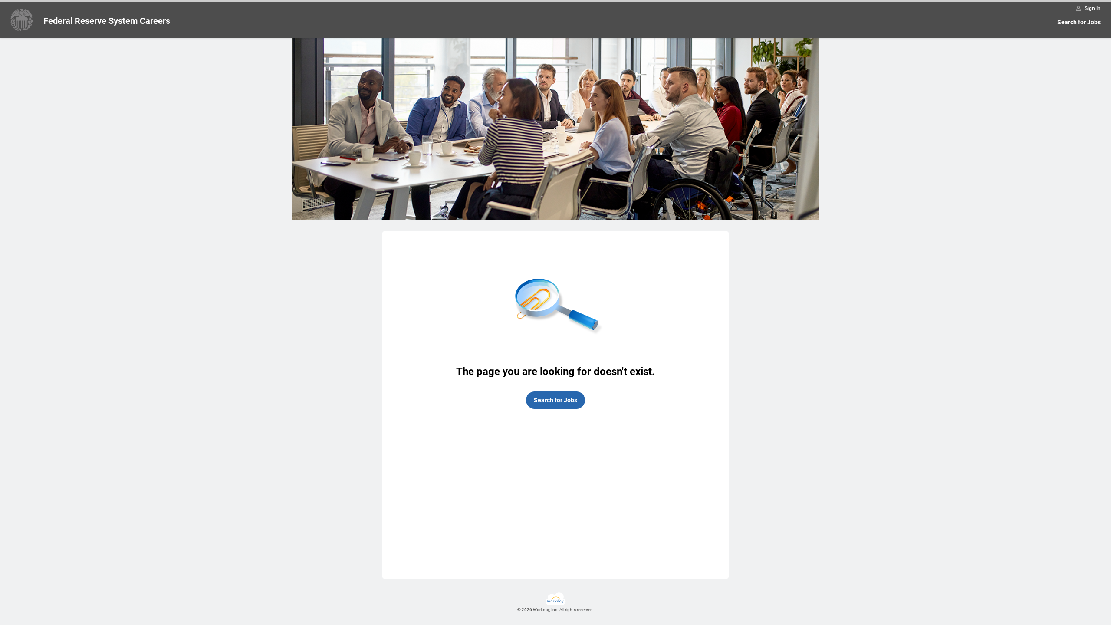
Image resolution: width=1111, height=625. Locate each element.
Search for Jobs (1079, 22)
